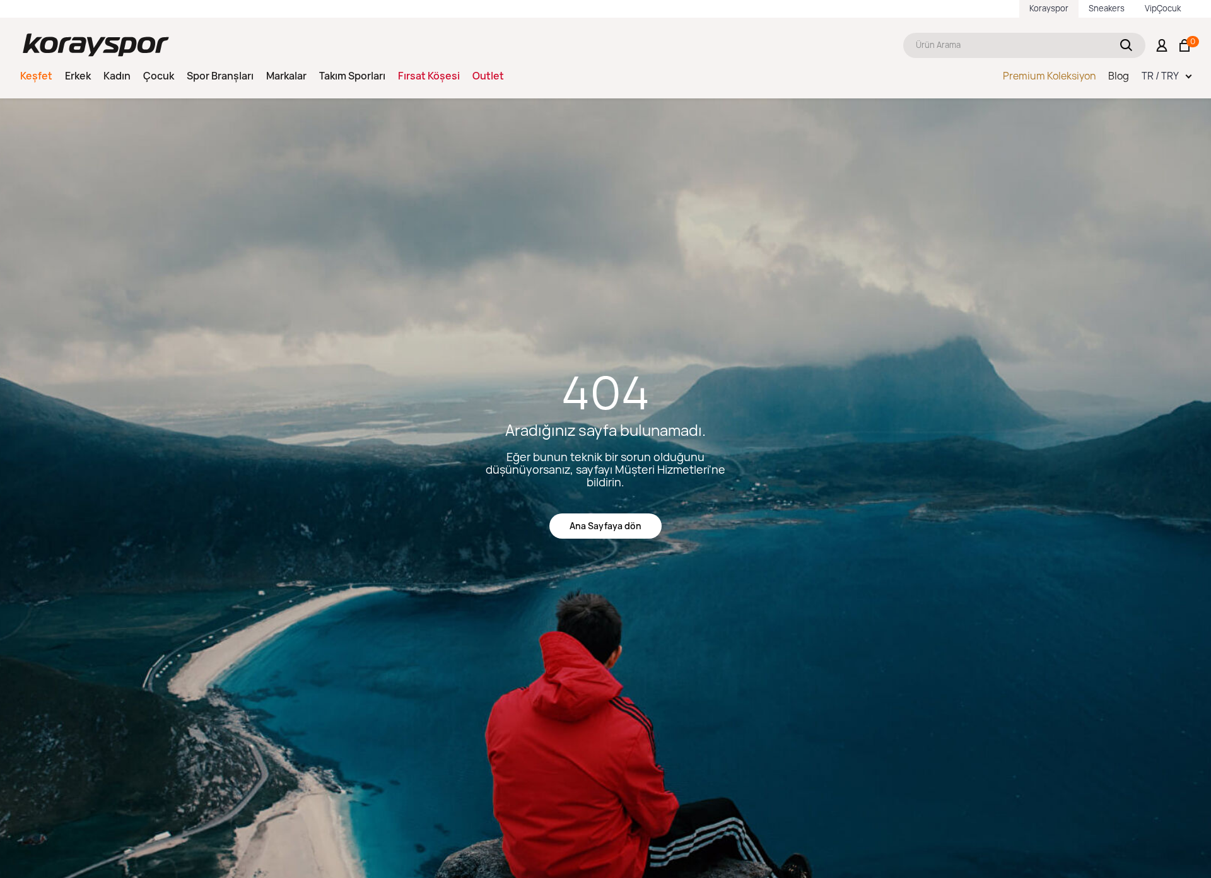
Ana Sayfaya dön (605, 526)
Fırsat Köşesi (429, 76)
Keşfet (36, 76)
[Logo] (96, 45)
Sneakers (1107, 8)
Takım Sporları (352, 76)
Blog (1118, 76)
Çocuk (158, 76)
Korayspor (1048, 8)
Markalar (286, 76)
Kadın (117, 76)
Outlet (488, 76)
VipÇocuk (1163, 8)
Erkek (78, 76)
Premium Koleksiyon (1049, 76)
